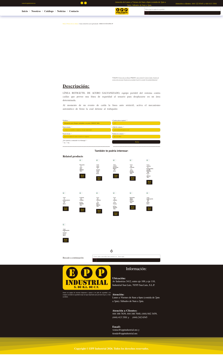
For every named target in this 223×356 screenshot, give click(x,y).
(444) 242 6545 (139, 317)
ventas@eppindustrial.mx (28, 3)
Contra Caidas (148, 78)
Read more (82, 176)
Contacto (74, 11)
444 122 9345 (197, 3)
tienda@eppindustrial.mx (124, 333)
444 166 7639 (119, 313)
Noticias (61, 11)
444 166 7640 (133, 313)
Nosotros (36, 11)
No (68, 143)
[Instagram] (85, 3)
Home (64, 24)
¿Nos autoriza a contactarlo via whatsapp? (74, 140)
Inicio (25, 11)
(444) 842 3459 (149, 313)
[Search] (146, 13)
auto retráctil (140, 78)
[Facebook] (82, 3)
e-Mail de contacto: (117, 127)
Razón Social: (67, 134)
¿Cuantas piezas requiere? (119, 120)
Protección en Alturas (72, 24)
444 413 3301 (211, 3)
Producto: (65, 120)
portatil (143, 80)
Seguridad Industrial (151, 80)
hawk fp (138, 80)
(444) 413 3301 (119, 317)
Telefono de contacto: (118, 134)
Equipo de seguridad (130, 80)
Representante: (67, 127)
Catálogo (49, 11)
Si (64, 143)
